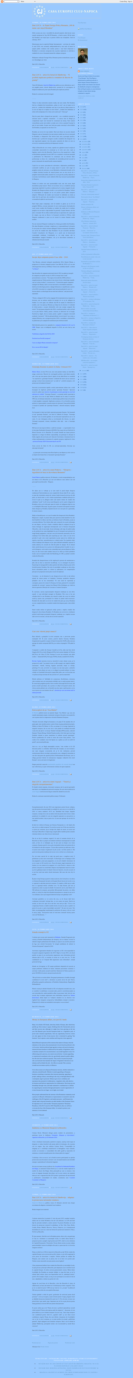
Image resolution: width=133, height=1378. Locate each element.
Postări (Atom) (45, 1347)
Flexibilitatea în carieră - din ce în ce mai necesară (90, 258)
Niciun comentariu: (62, 67)
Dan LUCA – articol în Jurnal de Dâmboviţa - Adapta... (90, 217)
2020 (81, 123)
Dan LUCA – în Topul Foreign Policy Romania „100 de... (89, 172)
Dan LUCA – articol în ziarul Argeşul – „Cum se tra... (89, 291)
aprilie (84, 163)
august (84, 152)
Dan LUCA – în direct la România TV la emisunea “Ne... (90, 300)
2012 (81, 377)
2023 (81, 115)
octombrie (85, 147)
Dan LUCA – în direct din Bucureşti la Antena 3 (88, 324)
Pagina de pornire (53, 1343)
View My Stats (82, 23)
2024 (81, 112)
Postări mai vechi (70, 1343)
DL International (82, 40)
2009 (81, 385)
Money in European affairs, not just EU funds (49, 1019)
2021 (81, 120)
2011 (81, 379)
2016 (81, 134)
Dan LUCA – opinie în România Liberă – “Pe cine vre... (90, 352)
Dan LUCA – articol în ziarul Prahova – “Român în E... (89, 286)
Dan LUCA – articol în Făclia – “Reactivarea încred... (90, 296)
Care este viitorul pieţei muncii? (44, 631)
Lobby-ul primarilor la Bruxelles (90, 254)
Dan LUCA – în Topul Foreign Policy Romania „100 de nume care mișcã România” (53, 26)
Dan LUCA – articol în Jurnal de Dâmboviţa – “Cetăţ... (90, 277)
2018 (81, 128)
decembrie (85, 141)
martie (84, 166)
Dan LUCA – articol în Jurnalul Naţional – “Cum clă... (90, 343)
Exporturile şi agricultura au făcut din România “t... (90, 263)
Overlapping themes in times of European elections (90, 338)
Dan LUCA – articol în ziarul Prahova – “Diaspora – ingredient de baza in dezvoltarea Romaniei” (52, 471)
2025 (81, 109)
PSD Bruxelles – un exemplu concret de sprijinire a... (89, 361)
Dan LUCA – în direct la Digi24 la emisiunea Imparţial (90, 319)
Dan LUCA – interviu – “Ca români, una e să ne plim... (89, 357)
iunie (83, 158)
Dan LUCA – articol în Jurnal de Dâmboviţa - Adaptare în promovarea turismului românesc (53, 1198)
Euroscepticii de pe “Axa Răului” (44, 710)
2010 (81, 382)
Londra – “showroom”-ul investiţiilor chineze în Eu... (89, 232)
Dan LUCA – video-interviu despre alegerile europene (89, 328)
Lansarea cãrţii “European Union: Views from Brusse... (90, 236)
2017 (81, 131)
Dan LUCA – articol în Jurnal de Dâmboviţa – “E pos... (90, 176)
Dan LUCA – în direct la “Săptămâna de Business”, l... (90, 314)
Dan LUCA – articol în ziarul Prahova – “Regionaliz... (89, 333)
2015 (81, 136)
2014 (81, 139)
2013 (81, 374)
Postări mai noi (36, 1343)
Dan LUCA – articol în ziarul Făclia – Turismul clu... (89, 366)
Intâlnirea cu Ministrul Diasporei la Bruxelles (49, 1128)
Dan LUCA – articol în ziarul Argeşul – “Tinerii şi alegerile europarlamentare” (51, 782)
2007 (81, 390)
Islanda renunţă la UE (40, 932)
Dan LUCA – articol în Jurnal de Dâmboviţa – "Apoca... (90, 305)
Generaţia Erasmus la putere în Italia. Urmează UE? (51, 367)
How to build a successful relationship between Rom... (90, 310)
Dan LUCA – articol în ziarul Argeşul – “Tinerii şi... (89, 201)
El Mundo (35, 713)
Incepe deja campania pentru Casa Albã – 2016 (50, 257)
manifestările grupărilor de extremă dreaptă (60, 764)
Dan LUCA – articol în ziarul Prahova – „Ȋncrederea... (89, 241)
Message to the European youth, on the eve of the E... (90, 267)
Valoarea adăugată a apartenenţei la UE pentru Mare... (90, 272)
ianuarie (84, 370)
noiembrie (85, 144)
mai (83, 160)
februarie (84, 168)
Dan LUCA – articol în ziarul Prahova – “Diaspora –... (89, 191)
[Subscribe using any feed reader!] (85, 29)
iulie (83, 155)
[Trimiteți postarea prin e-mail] (70, 67)
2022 (81, 117)
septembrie (85, 149)
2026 (81, 107)
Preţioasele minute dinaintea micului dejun (89, 281)
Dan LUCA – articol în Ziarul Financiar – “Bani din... (89, 227)
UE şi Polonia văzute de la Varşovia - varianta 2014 (89, 222)
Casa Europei (81, 38)
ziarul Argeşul (36, 791)
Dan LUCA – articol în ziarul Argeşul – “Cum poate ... (89, 246)
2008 (81, 387)
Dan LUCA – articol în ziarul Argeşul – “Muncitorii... (89, 347)
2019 (81, 126)
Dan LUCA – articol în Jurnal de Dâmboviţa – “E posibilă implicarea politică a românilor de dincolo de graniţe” (52, 77)
